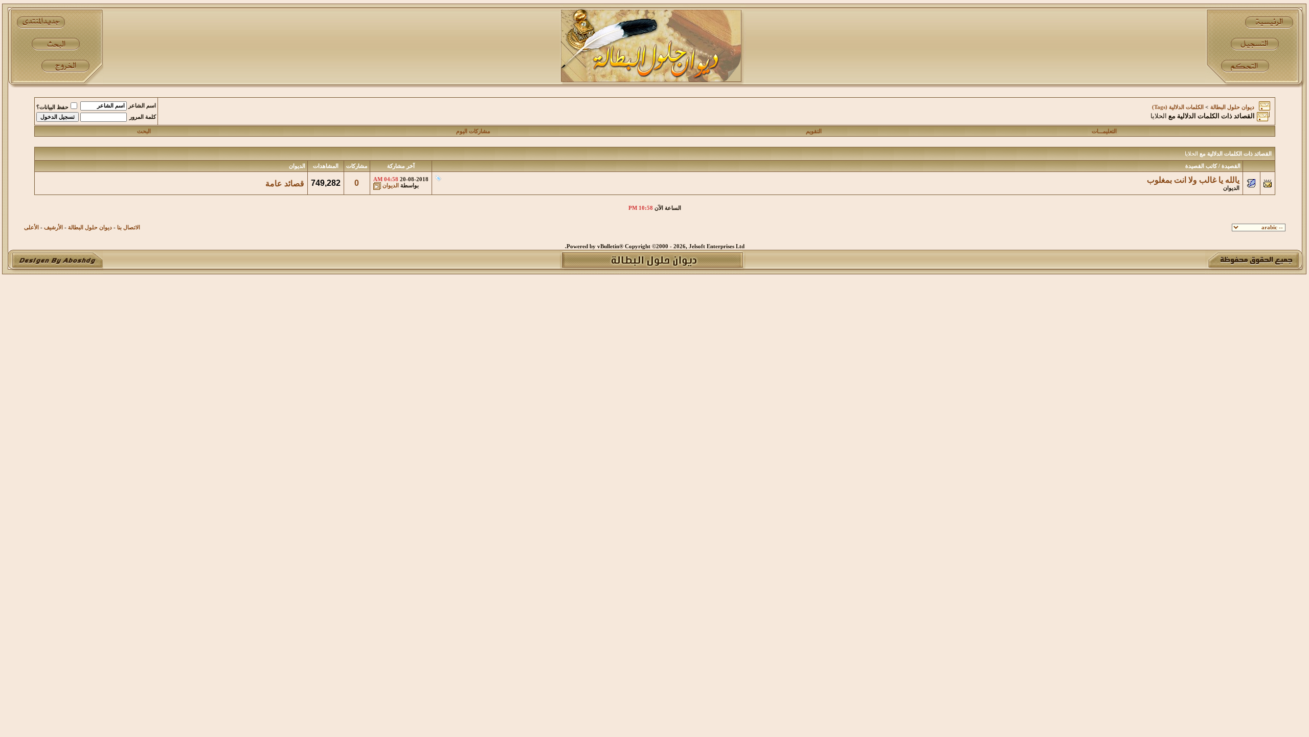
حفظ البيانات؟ (52, 107)
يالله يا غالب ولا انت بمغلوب (1193, 180)
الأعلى (31, 227)
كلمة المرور (142, 117)
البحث (144, 131)
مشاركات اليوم (473, 131)
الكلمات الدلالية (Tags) (1178, 107)
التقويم (814, 131)
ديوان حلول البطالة (1232, 107)
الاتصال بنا (128, 227)
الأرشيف (53, 227)
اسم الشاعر (142, 106)
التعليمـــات (1104, 131)
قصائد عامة (284, 183)
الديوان (1231, 188)
